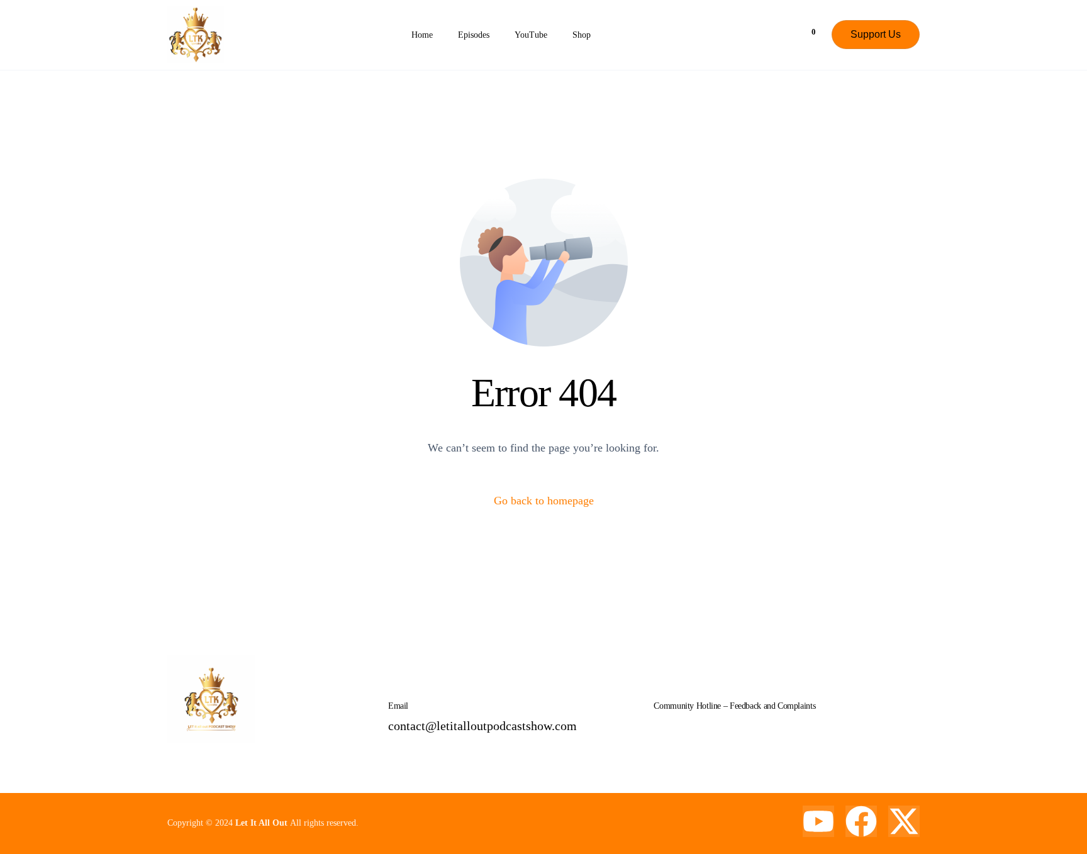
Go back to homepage (544, 500)
